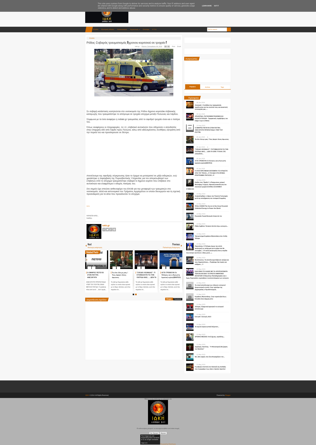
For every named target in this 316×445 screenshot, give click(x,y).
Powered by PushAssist (168, 444)
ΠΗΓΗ (88, 206)
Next (180, 259)
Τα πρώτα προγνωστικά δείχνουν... (207, 327)
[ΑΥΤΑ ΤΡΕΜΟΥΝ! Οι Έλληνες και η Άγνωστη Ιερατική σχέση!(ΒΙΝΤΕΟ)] (170, 259)
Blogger (169, 299)
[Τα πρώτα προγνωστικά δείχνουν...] (190, 327)
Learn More (207, 6)
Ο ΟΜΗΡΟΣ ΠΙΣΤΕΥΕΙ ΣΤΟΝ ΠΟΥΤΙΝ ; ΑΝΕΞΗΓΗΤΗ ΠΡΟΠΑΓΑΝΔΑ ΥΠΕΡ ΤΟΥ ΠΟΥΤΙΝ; (209, 130)
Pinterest (114, 229)
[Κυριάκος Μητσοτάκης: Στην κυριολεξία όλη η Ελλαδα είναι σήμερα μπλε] (190, 297)
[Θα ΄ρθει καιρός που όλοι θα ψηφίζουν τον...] (190, 357)
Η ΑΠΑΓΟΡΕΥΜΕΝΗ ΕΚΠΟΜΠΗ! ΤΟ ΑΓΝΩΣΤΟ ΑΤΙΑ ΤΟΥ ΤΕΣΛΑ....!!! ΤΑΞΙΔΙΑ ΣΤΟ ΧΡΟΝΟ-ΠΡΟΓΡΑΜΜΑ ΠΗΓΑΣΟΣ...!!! (211, 173)
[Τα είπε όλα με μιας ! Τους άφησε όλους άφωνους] (121, 259)
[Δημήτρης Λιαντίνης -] (190, 347)
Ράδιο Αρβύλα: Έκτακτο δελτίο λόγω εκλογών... (211, 226)
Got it (216, 6)
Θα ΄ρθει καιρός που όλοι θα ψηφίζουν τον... (210, 357)
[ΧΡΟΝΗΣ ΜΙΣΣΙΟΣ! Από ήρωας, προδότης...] (190, 337)
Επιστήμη (146, 29)
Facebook (104, 229)
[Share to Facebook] (98, 261)
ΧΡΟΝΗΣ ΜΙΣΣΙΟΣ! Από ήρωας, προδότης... (210, 337)
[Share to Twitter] (102, 261)
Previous (86, 259)
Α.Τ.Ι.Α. (154, 29)
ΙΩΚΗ (87, 395)
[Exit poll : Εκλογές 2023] (190, 317)
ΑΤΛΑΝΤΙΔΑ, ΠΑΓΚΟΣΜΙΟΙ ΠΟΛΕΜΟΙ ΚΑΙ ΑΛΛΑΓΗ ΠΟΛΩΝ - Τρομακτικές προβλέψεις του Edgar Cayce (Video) (211, 118)
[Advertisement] (186, 12)
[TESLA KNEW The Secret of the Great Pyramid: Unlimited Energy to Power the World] (190, 206)
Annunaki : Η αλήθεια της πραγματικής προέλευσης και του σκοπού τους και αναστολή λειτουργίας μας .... (211, 107)
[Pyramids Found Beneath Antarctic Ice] (190, 216)
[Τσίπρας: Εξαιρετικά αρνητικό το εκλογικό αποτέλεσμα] (190, 307)
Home (89, 29)
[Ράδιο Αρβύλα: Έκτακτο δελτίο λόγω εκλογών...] (190, 226)
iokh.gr (137, 46)
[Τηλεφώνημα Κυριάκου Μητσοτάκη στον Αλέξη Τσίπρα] (190, 236)
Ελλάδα (95, 29)
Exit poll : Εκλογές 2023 (203, 317)
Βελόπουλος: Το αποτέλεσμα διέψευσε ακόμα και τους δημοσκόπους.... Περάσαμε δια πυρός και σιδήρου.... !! (212, 262)
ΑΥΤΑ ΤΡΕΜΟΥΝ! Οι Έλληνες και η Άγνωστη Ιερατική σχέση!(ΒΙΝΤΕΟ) (171, 275)
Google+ (110, 229)
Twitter (107, 229)
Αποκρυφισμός (122, 29)
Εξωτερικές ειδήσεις (107, 29)
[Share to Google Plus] (105, 261)
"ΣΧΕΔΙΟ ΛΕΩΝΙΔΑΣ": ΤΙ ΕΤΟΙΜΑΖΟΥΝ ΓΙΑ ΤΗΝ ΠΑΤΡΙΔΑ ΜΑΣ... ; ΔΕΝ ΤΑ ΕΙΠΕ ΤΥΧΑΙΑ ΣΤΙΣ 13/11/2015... (146, 277)
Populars (192, 87)
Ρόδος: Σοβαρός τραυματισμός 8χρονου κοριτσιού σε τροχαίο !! (127, 42)
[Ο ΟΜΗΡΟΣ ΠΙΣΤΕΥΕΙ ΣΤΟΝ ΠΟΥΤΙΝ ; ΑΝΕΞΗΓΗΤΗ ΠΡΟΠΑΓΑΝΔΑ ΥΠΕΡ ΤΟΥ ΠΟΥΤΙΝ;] (96, 259)
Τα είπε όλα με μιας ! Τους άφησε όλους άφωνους (120, 275)
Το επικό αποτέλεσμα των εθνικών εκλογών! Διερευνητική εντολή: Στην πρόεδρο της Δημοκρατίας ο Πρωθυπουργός (210, 287)
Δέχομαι (163, 433)
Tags (222, 87)
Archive (207, 87)
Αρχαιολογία (134, 29)
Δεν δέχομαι (154, 433)
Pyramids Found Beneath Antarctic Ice (208, 216)
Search (229, 29)
